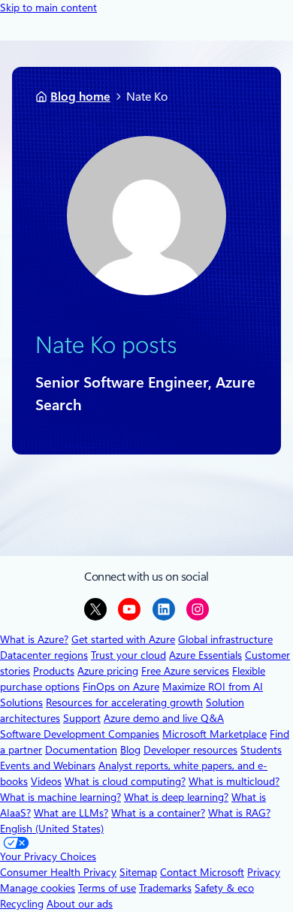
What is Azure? (34, 639)
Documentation (81, 750)
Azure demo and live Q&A (164, 718)
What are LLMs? (71, 813)
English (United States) (52, 829)
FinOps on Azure (121, 687)
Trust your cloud (128, 655)
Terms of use (107, 888)
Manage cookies (37, 888)
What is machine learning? (60, 797)
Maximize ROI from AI (212, 687)
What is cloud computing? (125, 781)
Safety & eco (224, 888)
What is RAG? (239, 813)
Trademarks (165, 888)
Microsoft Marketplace (214, 734)
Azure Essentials (205, 655)
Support (82, 718)
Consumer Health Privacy (58, 872)
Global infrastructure (225, 639)
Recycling (22, 904)
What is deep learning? (176, 797)
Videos (46, 781)
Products (53, 671)
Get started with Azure (123, 639)
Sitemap (138, 872)
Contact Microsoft (202, 872)
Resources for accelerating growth (124, 702)
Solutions (21, 702)
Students (261, 750)
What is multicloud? (234, 781)
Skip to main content (48, 8)
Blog (130, 750)
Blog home (80, 96)
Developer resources (190, 750)
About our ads (80, 904)
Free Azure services (185, 671)
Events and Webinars (47, 765)
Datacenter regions (44, 655)
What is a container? (158, 813)
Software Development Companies (79, 734)
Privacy (263, 872)
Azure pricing (107, 671)
